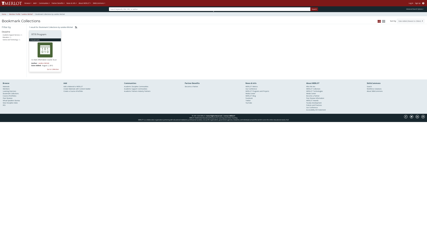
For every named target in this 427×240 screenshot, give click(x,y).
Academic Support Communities (135, 89)
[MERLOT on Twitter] (411, 118)
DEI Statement (320, 110)
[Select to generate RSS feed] (75, 27)
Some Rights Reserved (214, 116)
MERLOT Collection (313, 89)
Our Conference (251, 89)
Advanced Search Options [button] (414, 9)
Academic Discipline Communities (136, 86)
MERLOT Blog (251, 96)
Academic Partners (131, 91)
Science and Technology (10, 40)
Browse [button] (27, 3)
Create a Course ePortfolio (73, 91)
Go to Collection (53, 69)
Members (6, 89)
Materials (6, 86)
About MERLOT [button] (84, 3)
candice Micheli (43, 63)
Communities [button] (43, 3)
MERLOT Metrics (252, 86)
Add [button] (34, 3)
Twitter (248, 100)
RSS (4, 105)
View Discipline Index (10, 103)
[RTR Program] (45, 50)
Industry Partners (144, 91)
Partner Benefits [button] (57, 3)
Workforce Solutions (374, 89)
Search (314, 9)
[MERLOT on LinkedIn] (417, 118)
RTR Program (38, 34)
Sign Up (417, 3)
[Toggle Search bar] (213, 11)
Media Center (250, 93)
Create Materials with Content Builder (77, 89)
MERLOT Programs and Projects (257, 91)
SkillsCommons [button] (98, 3)
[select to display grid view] (379, 21)
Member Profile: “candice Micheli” (21, 14)
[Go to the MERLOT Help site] (423, 3)
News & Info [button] (71, 3)
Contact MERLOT (229, 116)
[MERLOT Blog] (423, 118)
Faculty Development (314, 103)
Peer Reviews (7, 98)
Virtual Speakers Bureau (11, 100)
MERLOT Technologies (314, 91)
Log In (411, 3)
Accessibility (310, 110)
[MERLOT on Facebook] (406, 118)
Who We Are (310, 86)
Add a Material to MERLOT (73, 86)
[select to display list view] (383, 21)
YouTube (249, 103)
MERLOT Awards (312, 100)
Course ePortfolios (9, 96)
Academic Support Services (11, 35)
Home (4, 14)
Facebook (249, 98)
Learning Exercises (9, 91)
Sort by (393, 21)
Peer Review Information (315, 98)
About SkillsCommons (375, 91)
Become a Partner (191, 86)
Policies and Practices (314, 105)
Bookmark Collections (11, 93)
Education (6, 37)
